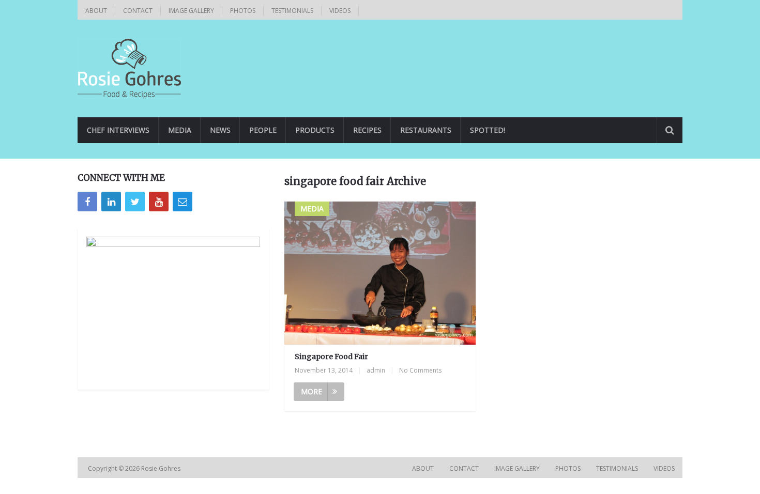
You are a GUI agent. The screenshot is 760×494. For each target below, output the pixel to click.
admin (376, 370)
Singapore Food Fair (331, 356)
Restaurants (425, 130)
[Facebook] (87, 201)
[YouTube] (159, 201)
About (96, 10)
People (263, 130)
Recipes (367, 130)
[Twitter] (135, 201)
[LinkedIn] (111, 201)
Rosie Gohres (161, 468)
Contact (138, 10)
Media (179, 130)
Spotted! (487, 130)
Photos (242, 10)
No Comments (420, 370)
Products (315, 130)
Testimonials (292, 10)
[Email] (182, 201)
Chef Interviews (118, 130)
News (220, 130)
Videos (340, 10)
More (311, 391)
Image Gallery (191, 10)
